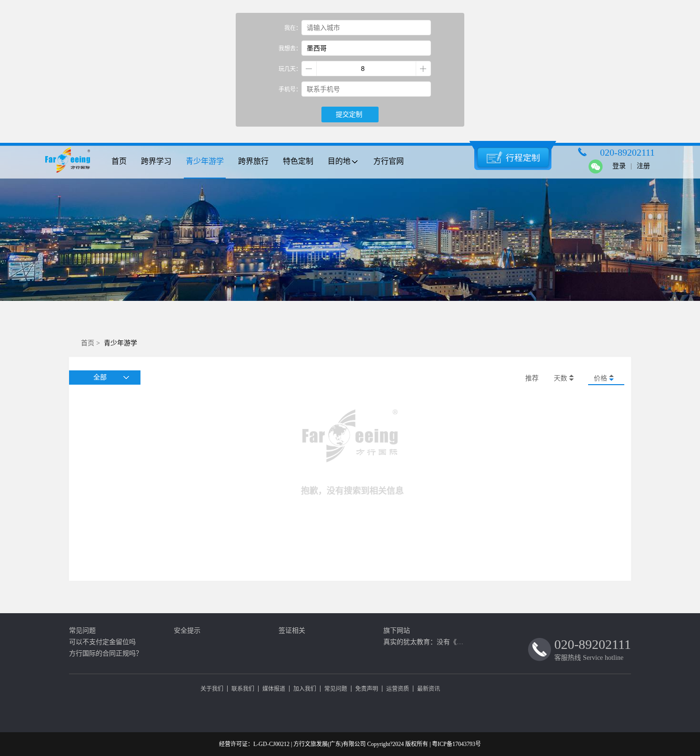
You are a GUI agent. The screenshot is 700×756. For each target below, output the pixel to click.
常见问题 (82, 630)
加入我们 (304, 689)
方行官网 (388, 161)
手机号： (290, 89)
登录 (619, 165)
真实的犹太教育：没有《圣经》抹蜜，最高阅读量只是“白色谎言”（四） (426, 642)
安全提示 (187, 630)
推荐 (532, 378)
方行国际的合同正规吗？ (105, 653)
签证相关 (292, 630)
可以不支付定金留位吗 (102, 642)
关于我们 (211, 689)
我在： (292, 28)
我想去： (290, 48)
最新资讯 (428, 689)
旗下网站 (396, 630)
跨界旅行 (253, 161)
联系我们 (242, 689)
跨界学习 (156, 161)
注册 (643, 165)
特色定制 (298, 161)
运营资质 (397, 689)
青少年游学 (205, 161)
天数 (561, 378)
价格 (601, 378)
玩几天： (290, 69)
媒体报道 (273, 689)
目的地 (339, 161)
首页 (119, 161)
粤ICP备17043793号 (456, 744)
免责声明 (366, 689)
